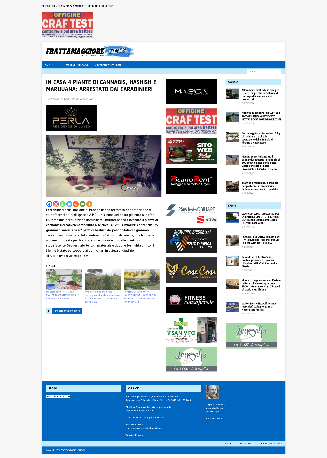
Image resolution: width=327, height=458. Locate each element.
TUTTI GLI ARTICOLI (76, 65)
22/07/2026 (249, 270)
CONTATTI (51, 65)
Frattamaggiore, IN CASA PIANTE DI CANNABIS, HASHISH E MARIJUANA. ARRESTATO (63, 295)
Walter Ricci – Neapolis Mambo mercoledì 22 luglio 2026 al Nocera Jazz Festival (259, 306)
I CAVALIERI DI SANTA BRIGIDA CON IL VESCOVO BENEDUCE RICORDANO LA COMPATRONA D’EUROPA (260, 240)
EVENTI (232, 205)
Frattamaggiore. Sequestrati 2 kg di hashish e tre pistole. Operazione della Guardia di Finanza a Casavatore (261, 138)
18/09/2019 (56, 99)
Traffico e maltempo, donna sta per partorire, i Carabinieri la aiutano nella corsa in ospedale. (260, 186)
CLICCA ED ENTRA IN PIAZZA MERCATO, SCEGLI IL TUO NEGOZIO (78, 6)
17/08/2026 (249, 146)
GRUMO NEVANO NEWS (108, 65)
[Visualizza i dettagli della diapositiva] (67, 25)
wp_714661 (72, 99)
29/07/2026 (249, 247)
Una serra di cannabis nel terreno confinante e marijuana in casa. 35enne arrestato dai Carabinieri (102, 297)
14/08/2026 (249, 172)
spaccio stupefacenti (67, 311)
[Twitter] (69, 204)
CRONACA (88, 99)
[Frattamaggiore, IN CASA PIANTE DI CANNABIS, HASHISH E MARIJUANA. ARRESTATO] (64, 279)
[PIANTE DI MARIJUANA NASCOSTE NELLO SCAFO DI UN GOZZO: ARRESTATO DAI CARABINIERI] (142, 279)
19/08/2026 (249, 123)
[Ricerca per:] (264, 71)
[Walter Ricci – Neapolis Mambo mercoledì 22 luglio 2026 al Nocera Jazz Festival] (232, 307)
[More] (89, 204)
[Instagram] (56, 204)
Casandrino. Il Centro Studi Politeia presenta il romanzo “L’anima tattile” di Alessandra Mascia (259, 262)
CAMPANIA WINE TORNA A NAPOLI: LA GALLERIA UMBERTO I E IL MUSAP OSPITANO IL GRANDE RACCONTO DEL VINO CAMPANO (261, 218)
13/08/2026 (249, 192)
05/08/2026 (249, 226)
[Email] (82, 204)
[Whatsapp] (63, 204)
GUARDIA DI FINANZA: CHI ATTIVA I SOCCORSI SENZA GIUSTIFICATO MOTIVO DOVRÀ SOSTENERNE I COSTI (261, 116)
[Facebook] (49, 204)
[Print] (76, 204)
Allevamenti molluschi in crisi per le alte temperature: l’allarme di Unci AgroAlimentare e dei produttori (260, 95)
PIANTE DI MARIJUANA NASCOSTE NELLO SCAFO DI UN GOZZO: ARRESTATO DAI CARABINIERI (140, 297)
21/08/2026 (249, 103)
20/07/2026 (249, 293)
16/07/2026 (249, 313)
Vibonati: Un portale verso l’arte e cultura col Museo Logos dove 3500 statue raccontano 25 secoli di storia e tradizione (261, 285)
